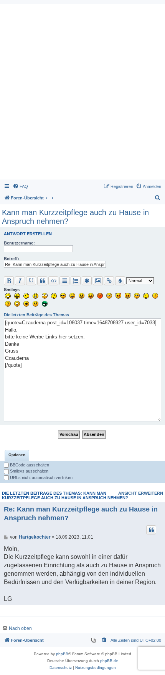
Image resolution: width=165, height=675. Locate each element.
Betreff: (11, 258)
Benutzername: (19, 243)
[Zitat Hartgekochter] (151, 529)
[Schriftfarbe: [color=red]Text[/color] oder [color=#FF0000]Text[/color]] (120, 280)
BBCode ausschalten (29, 465)
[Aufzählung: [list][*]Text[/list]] (64, 280)
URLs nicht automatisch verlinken (41, 477)
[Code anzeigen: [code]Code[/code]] (53, 280)
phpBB (62, 654)
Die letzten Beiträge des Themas (36, 314)
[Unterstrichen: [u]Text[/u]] (31, 280)
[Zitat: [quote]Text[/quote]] (42, 280)
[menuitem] (20, 186)
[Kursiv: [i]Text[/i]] (20, 280)
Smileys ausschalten (28, 471)
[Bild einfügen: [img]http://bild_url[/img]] (98, 280)
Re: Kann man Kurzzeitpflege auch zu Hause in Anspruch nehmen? (81, 513)
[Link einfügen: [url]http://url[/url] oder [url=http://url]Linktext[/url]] (109, 280)
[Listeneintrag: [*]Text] (87, 280)
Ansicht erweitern (140, 493)
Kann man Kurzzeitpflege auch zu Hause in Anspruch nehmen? (75, 216)
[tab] (17, 455)
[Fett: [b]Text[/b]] (9, 280)
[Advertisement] (82, 93)
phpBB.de (109, 661)
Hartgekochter (35, 537)
